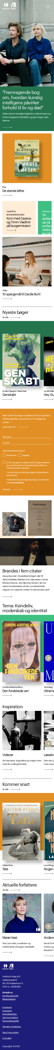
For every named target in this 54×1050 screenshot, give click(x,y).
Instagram (7, 1010)
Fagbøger (25, 455)
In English (6, 1038)
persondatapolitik (17, 482)
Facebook (7, 1007)
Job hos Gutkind (10, 1017)
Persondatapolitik (10, 1020)
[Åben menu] (48, 6)
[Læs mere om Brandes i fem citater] (7, 596)
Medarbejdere (9, 999)
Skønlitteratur (11, 455)
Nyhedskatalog (9, 1013)
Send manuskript (10, 1032)
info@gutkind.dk (10, 995)
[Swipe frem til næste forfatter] (48, 365)
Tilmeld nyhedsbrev (11, 1026)
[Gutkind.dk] (9, 6)
